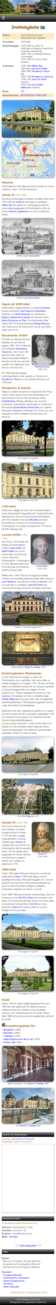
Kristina (46, 307)
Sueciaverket (33, 255)
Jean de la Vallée (39, 68)
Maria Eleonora (22, 314)
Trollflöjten (8, 1035)
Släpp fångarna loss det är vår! (18, 1039)
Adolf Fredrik (8, 551)
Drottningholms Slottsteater (16, 1277)
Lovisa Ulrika (41, 566)
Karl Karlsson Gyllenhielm (33, 310)
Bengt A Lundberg (32, 667)
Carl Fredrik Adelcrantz (32, 86)
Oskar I (18, 876)
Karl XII (33, 903)
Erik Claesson (28, 816)
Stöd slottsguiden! (28, 1245)
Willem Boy (37, 65)
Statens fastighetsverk (14, 1280)
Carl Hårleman (9, 581)
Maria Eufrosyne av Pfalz (14, 320)
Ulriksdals (33, 519)
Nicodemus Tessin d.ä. (35, 72)
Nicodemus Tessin (11, 379)
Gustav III (42, 853)
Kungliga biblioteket (13, 1274)
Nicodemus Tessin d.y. (43, 76)
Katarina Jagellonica (18, 211)
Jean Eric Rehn (39, 79)
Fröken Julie (9, 1042)
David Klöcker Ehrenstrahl (26, 407)
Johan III (20, 201)
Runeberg (8, 1283)
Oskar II (16, 906)
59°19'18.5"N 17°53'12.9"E (34, 95)
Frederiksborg (8, 401)
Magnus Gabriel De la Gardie (16, 317)
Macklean (8, 1032)
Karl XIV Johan (25, 897)
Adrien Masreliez (11, 1286)
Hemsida (13, 1236)
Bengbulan (9, 1029)
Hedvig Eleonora (41, 323)
